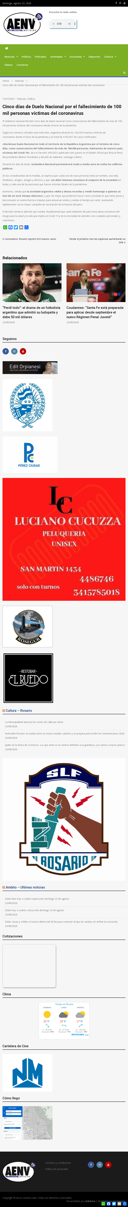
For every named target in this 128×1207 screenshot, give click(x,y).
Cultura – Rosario (19, 711)
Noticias (9, 56)
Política (26, 56)
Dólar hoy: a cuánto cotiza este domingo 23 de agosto (34, 910)
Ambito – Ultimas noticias (25, 887)
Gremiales (56, 56)
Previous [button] (4, 297)
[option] (32, 296)
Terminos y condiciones (58, 1162)
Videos (8, 64)
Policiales (40, 56)
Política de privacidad (56, 1169)
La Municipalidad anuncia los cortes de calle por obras (34, 722)
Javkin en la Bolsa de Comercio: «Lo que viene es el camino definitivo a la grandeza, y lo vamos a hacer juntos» (65, 745)
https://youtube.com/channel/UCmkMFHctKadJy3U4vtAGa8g (125, 3)
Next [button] (123, 297)
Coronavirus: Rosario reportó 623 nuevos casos (30, 238)
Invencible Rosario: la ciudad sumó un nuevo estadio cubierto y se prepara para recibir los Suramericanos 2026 (64, 733)
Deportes (94, 56)
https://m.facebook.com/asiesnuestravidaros (116, 3)
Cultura (108, 56)
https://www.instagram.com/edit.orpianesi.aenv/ (120, 3)
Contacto (22, 64)
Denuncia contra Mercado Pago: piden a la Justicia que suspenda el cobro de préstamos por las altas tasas (95, 312)
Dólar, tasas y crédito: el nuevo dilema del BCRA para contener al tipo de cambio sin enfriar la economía (61, 921)
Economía (76, 56)
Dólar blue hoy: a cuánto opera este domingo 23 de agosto (37, 898)
